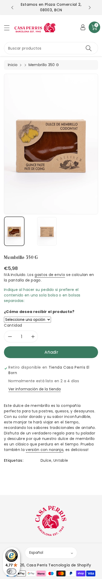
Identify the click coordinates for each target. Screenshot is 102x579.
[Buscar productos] (89, 48)
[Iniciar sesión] (83, 27)
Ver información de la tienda (34, 389)
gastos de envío (50, 274)
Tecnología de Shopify (69, 565)
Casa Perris (36, 565)
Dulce (46, 460)
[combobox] (51, 48)
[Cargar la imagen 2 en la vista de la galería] (47, 231)
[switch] (11, 571)
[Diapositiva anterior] (12, 7)
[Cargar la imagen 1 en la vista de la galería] (14, 231)
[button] (9, 27)
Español (36, 552)
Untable (60, 460)
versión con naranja (44, 449)
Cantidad (13, 325)
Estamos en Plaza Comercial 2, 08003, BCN (51, 7)
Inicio (13, 64)
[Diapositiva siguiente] (89, 7)
